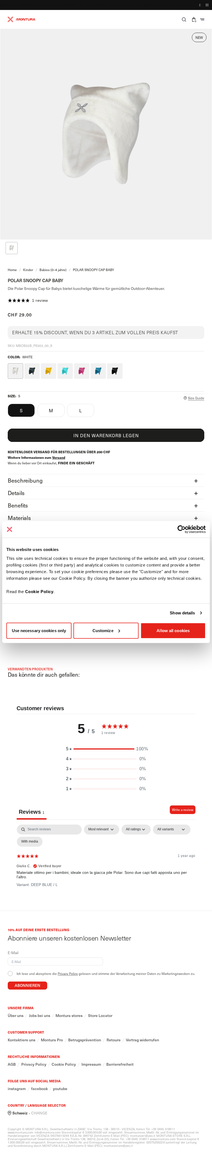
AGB (12, 1064)
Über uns (15, 1015)
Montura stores (69, 1015)
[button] (184, 19)
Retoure (114, 1039)
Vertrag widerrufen (142, 1039)
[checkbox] (30, 842)
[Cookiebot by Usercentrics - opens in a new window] (181, 529)
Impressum (91, 1064)
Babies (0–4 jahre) (53, 269)
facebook (39, 1088)
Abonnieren (27, 985)
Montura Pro (52, 1039)
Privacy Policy (68, 973)
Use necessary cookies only (39, 630)
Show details (182, 613)
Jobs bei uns (39, 1015)
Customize (102, 630)
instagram (17, 1088)
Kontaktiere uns (21, 1039)
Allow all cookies (173, 630)
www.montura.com (21, 1132)
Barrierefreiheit (120, 1064)
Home (12, 269)
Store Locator (100, 1015)
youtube (60, 1088)
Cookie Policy (39, 591)
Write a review (182, 809)
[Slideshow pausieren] (207, 5)
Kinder (28, 269)
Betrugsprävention (84, 1039)
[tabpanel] (106, 866)
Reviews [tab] (31, 812)
